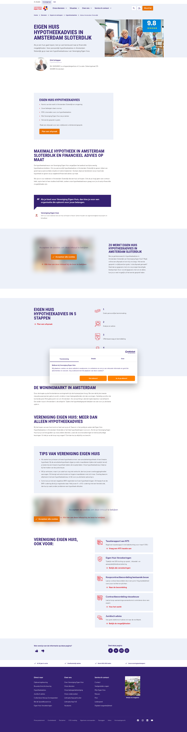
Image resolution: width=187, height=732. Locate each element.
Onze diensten (58, 8)
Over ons (85, 8)
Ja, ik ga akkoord (121, 378)
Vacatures (67, 706)
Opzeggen (101, 720)
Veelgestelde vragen (102, 686)
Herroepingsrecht (119, 720)
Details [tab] (93, 358)
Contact (97, 682)
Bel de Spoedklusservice (42, 702)
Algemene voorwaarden (87, 720)
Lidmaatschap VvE (70, 702)
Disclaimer (62, 720)
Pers (96, 698)
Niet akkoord (93, 378)
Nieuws (97, 694)
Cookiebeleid (52, 720)
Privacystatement (39, 720)
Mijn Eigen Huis (100, 690)
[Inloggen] (139, 8)
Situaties (73, 8)
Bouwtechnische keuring (42, 686)
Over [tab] (122, 358)
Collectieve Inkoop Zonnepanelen (46, 698)
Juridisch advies (39, 694)
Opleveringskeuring (41, 682)
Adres (109, 720)
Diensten (44, 15)
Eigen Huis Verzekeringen (43, 706)
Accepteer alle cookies (65, 257)
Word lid (147, 8)
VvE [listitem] (54, 2)
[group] (132, 688)
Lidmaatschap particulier (72, 698)
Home (36, 15)
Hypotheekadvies (71, 15)
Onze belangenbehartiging (73, 690)
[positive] (36, 651)
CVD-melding (73, 720)
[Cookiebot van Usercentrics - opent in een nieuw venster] (126, 352)
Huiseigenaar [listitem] (47, 2)
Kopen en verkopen (56, 15)
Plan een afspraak (49, 131)
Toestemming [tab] (64, 359)
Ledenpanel (99, 702)
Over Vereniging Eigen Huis (74, 682)
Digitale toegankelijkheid (103, 706)
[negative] (43, 651)
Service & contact (102, 8)
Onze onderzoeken (71, 694)
